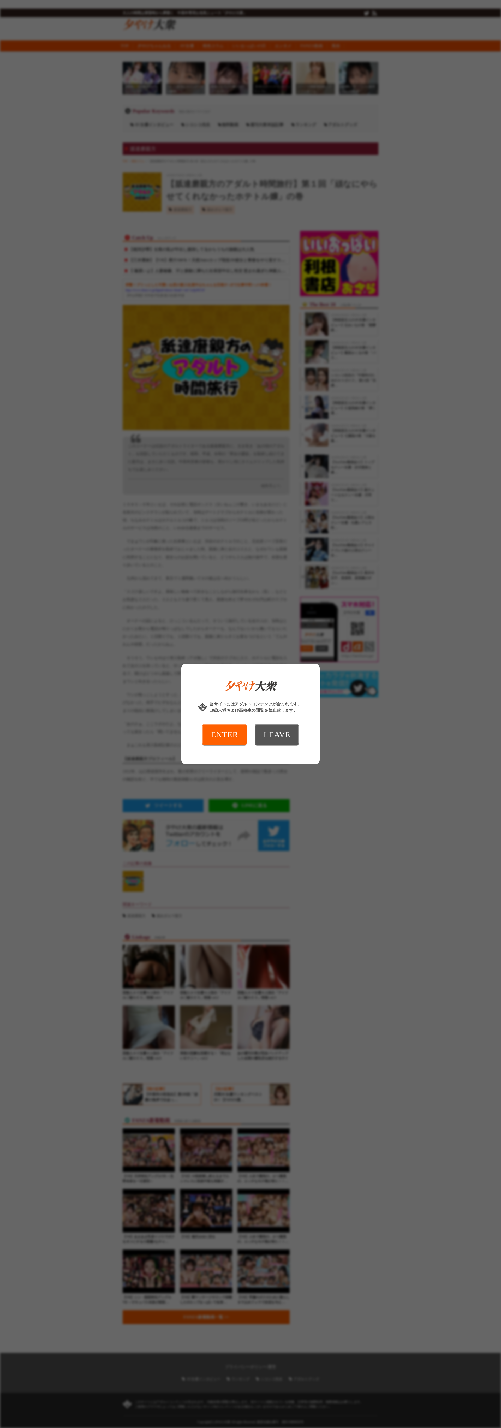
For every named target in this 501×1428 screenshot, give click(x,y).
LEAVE (277, 734)
